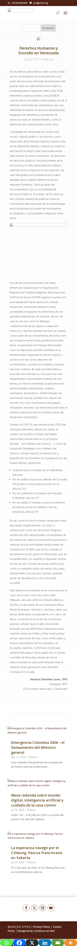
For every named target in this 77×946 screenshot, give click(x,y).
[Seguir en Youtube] (50, 907)
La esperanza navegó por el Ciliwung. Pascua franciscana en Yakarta (36, 852)
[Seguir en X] (34, 907)
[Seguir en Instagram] (42, 907)
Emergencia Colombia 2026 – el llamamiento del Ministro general (37, 747)
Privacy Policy (41, 926)
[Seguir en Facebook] (26, 907)
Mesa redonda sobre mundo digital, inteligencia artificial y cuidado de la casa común (37, 800)
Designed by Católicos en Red (36, 931)
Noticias (47, 59)
